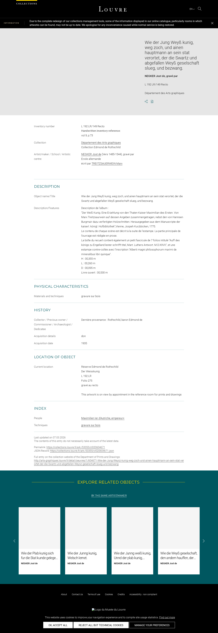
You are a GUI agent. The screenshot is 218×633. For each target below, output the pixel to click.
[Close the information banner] (212, 23)
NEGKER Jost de (155, 76)
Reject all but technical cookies (101, 625)
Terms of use (94, 594)
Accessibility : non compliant (143, 594)
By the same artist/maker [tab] (109, 495)
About (64, 594)
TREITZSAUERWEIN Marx (107, 163)
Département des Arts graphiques (101, 142)
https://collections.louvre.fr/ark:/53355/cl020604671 (75, 447)
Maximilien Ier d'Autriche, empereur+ (102, 418)
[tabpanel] (109, 541)
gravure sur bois (90, 425)
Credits (121, 594)
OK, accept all (58, 625)
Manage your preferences (152, 625)
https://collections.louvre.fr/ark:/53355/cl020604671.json (82, 450)
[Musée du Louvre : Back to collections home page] (112, 9)
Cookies (109, 594)
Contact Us (77, 594)
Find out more (167, 617)
